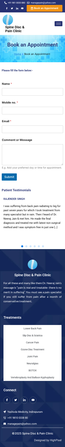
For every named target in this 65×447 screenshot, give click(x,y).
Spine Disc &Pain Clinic (14, 29)
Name (7, 83)
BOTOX (33, 370)
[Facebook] (6, 8)
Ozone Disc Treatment (32, 349)
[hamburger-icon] (58, 23)
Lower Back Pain (33, 328)
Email (6, 121)
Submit (9, 177)
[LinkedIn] (17, 8)
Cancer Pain (32, 342)
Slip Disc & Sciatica (32, 335)
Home (17, 54)
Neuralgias (32, 363)
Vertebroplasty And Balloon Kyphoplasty (32, 377)
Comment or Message (17, 140)
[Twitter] (12, 8)
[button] (22, 246)
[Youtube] (22, 8)
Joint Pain (32, 356)
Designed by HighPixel (48, 440)
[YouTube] (32, 400)
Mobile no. (10, 102)
